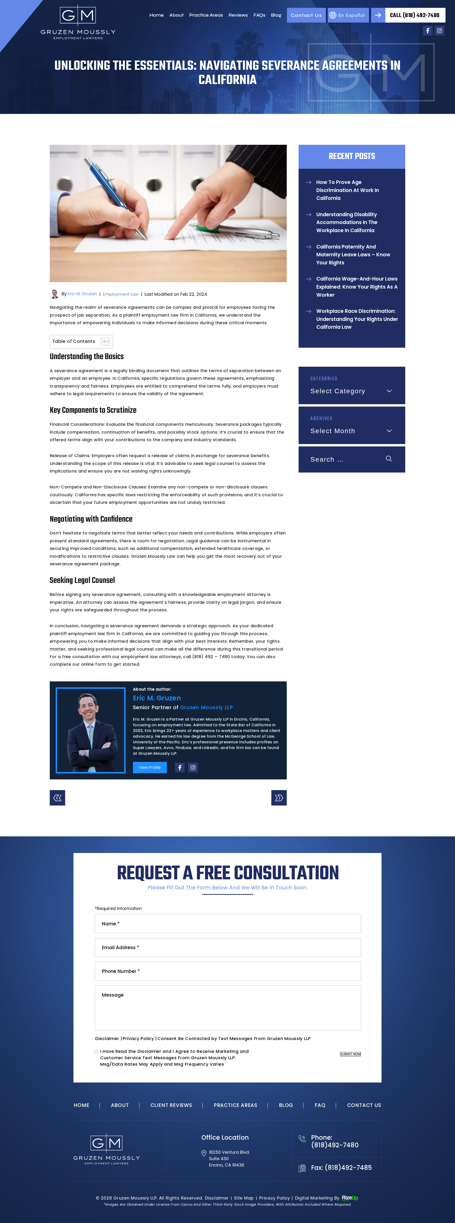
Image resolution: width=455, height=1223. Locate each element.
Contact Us (306, 15)
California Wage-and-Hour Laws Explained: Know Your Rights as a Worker (357, 286)
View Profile (150, 767)
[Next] (279, 798)
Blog (276, 15)
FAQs (259, 15)
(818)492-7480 (335, 1145)
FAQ (320, 1105)
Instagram (440, 31)
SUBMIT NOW (350, 1054)
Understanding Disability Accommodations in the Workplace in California (347, 222)
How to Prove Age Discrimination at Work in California (347, 190)
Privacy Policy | (140, 1038)
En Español (351, 15)
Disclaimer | (108, 1038)
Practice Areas (206, 15)
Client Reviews (171, 1105)
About (176, 15)
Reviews (238, 15)
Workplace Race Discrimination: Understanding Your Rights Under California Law (357, 319)
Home (157, 15)
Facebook (428, 31)
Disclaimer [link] (217, 1198)
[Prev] (57, 798)
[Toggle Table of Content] (102, 341)
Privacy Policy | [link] (276, 1198)
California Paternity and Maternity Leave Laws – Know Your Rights (353, 254)
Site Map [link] (244, 1198)
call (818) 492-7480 (415, 15)
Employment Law (121, 294)
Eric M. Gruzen (82, 294)
